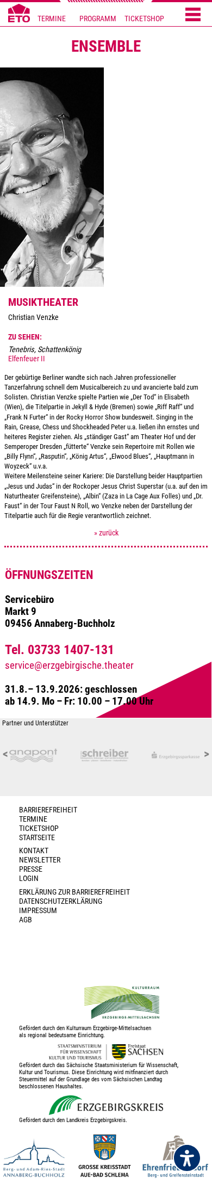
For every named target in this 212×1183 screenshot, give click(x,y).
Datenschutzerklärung (60, 901)
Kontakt (33, 850)
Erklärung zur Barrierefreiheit (74, 892)
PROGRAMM (97, 18)
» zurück (106, 533)
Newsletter (39, 860)
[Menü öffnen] (193, 15)
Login (29, 878)
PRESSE (30, 869)
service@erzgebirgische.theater (69, 665)
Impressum (38, 910)
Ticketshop (39, 828)
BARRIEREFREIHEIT (48, 810)
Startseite (37, 837)
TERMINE (52, 18)
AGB (25, 920)
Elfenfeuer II (26, 358)
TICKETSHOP (144, 18)
